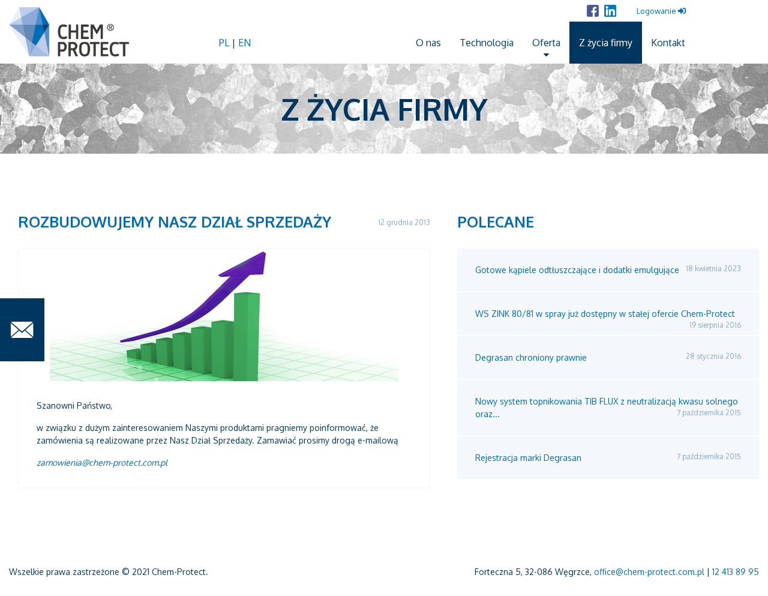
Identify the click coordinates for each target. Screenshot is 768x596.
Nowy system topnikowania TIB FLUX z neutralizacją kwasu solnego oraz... (608, 407)
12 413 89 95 (735, 572)
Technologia (487, 43)
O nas (428, 43)
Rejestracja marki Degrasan (608, 457)
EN (244, 43)
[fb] (593, 11)
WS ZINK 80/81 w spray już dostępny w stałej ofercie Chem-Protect (608, 319)
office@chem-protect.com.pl (649, 572)
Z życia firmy (605, 43)
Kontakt (668, 43)
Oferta (546, 43)
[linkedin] (610, 11)
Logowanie (657, 11)
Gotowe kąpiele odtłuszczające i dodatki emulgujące (608, 269)
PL (225, 43)
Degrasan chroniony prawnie (608, 357)
